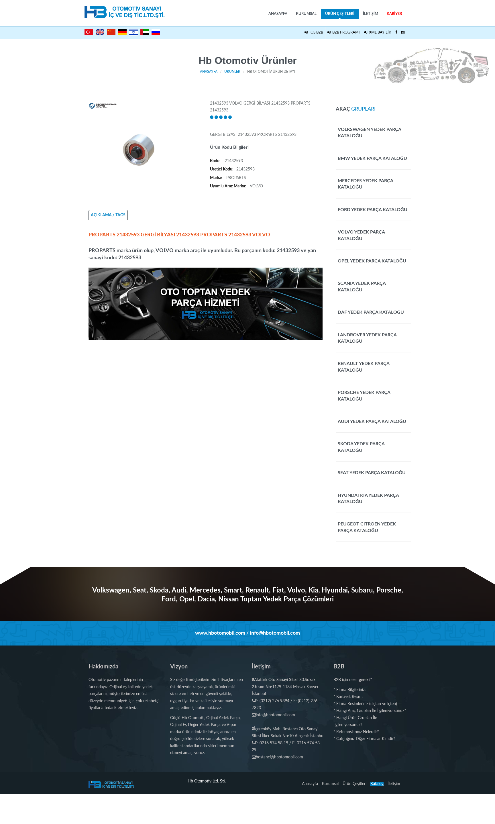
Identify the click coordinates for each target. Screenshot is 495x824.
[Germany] (122, 32)
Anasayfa (277, 14)
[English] (100, 32)
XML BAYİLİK (379, 32)
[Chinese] (111, 32)
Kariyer (394, 14)
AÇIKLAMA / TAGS (108, 215)
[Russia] (155, 32)
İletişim (370, 14)
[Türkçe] (88, 32)
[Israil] (133, 32)
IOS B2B (315, 32)
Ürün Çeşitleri (339, 14)
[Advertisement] (206, 380)
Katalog (377, 784)
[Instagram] (402, 33)
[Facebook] (396, 33)
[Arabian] (144, 32)
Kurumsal (306, 14)
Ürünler (232, 71)
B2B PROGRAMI (345, 32)
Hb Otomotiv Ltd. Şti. (207, 781)
